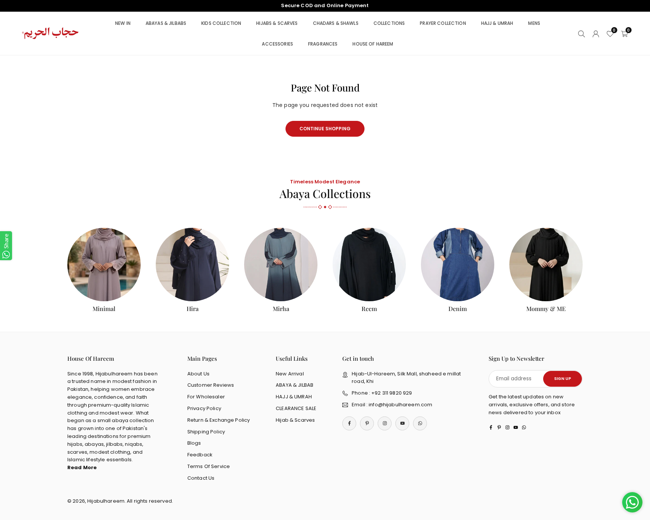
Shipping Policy (206, 431)
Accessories (277, 44)
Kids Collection (221, 23)
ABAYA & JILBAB (294, 385)
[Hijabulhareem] (51, 33)
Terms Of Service (208, 466)
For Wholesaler (206, 396)
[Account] (596, 33)
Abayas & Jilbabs (166, 23)
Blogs (194, 443)
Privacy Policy (204, 408)
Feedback (200, 454)
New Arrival (290, 373)
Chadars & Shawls (335, 23)
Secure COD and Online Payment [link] (325, 5)
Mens (534, 23)
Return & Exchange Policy (218, 420)
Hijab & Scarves (295, 420)
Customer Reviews (210, 385)
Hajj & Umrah (497, 23)
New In (123, 23)
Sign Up (562, 378)
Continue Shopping (325, 128)
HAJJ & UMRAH (294, 396)
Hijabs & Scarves (277, 23)
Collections (389, 23)
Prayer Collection (443, 23)
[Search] (581, 33)
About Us (198, 373)
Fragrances (322, 44)
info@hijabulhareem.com (400, 404)
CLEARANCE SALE (296, 408)
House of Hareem (372, 44)
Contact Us (200, 478)
